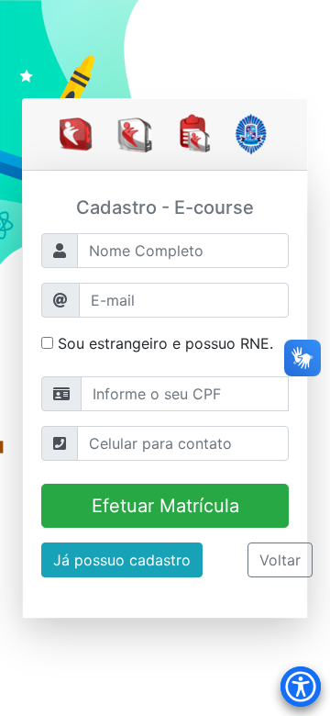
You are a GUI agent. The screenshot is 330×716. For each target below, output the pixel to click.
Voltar (280, 560)
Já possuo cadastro (122, 560)
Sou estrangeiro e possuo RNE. (163, 343)
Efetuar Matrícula (165, 506)
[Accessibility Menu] (300, 686)
